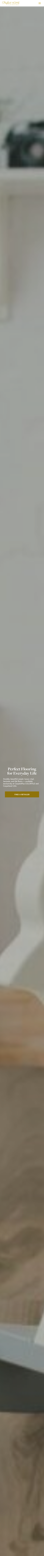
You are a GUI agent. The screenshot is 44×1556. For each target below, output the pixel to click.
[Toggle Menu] (39, 3)
